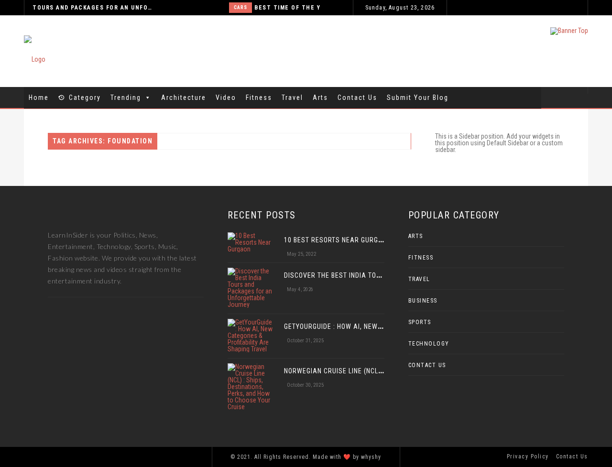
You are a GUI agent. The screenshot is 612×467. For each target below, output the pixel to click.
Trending (125, 97)
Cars (186, 7)
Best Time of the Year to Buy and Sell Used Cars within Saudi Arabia (304, 7)
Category (85, 97)
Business (422, 300)
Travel (292, 97)
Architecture (183, 97)
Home (39, 97)
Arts (320, 97)
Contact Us (357, 97)
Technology (428, 343)
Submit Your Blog (417, 97)
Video (226, 97)
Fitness (259, 97)
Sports (419, 322)
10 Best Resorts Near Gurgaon (338, 240)
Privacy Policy (528, 456)
